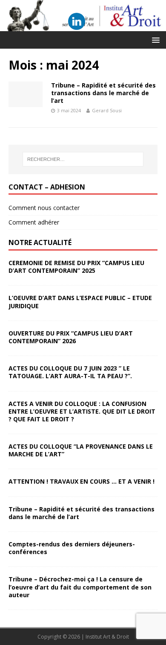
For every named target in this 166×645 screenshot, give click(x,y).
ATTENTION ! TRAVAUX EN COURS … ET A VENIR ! (82, 481)
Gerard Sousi (107, 110)
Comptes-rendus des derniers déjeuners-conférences (72, 548)
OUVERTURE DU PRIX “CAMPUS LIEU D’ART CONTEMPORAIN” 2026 (71, 337)
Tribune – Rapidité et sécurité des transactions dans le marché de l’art (103, 93)
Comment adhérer (34, 222)
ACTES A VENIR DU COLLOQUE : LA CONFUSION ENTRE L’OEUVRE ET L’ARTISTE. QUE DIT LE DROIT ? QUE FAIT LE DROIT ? (82, 411)
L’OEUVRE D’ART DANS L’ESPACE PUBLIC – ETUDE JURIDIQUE (80, 301)
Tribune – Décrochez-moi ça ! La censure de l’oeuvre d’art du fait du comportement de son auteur (80, 586)
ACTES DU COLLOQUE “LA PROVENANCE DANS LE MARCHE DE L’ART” (81, 450)
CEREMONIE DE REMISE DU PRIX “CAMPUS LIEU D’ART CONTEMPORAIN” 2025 (76, 266)
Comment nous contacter (44, 208)
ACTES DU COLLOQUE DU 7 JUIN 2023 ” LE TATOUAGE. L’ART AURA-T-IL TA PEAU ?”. (70, 372)
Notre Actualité (40, 242)
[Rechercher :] (83, 159)
